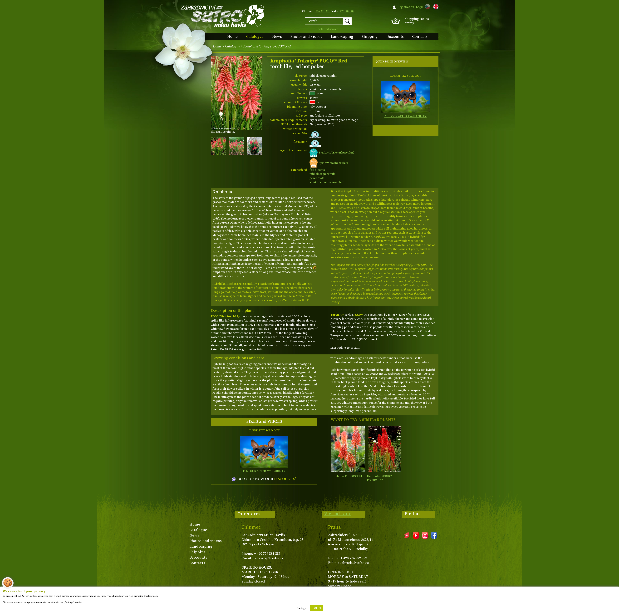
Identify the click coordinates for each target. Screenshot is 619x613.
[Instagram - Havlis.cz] (424, 537)
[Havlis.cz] (223, 15)
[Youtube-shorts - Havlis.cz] (406, 537)
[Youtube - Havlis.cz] (415, 537)
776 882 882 (347, 11)
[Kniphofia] (348, 449)
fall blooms (317, 170)
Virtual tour (337, 514)
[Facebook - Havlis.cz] (433, 537)
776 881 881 (322, 11)
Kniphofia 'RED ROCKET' (347, 476)
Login (420, 7)
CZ (427, 6)
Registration (406, 7)
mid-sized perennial (323, 174)
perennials (317, 178)
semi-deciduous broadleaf (327, 182)
